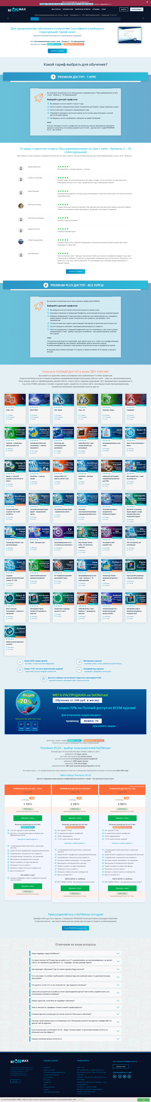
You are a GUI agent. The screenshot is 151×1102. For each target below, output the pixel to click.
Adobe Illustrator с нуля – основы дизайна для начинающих (86, 445)
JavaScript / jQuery (108, 410)
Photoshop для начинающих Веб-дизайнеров (60, 445)
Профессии (68, 9)
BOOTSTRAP (34, 410)
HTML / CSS (9, 410)
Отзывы (96, 9)
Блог (104, 9)
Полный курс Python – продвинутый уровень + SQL (110, 578)
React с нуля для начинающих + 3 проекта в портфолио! (15, 611)
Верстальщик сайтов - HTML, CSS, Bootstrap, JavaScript (85, 545)
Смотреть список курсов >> (27, 839)
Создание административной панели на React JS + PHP (15, 578)
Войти (123, 9)
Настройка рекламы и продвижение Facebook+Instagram (110, 512)
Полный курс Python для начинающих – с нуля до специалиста (38, 445)
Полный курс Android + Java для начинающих (91, 1096)
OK (143, 1100)
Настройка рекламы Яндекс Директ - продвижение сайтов (39, 512)
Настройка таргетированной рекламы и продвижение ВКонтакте (87, 512)
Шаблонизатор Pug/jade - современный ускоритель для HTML (111, 478)
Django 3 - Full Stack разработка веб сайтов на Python (14, 478)
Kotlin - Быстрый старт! (37, 542)
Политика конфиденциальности (54, 1072)
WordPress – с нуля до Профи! (87, 1087)
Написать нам (120, 1066)
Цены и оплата (48, 1077)
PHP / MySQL (58, 410)
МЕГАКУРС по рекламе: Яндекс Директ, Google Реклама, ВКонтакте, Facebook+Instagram (90, 1091)
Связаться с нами (49, 1070)
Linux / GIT (81, 410)
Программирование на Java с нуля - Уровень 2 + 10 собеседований (87, 578)
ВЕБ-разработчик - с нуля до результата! (90, 1070)
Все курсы (56, 9)
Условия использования (51, 1075)
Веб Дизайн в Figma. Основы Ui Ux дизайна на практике (38, 611)
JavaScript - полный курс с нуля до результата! (92, 1077)
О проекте (47, 1067)
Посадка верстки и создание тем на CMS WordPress (13, 512)
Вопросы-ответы (82, 9)
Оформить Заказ (27, 818)
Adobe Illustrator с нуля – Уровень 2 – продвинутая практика (86, 611)
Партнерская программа (52, 1092)
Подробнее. (81, 1099)
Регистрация (137, 9)
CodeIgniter (130, 410)
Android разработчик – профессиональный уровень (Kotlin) (110, 611)
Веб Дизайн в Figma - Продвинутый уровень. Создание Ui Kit (134, 611)
